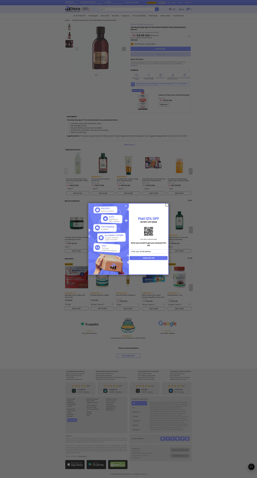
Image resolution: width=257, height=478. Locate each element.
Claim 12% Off (148, 258)
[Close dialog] (166, 205)
